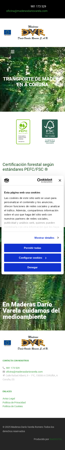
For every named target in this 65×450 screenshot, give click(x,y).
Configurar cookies (30, 257)
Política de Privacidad (14, 402)
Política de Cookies (13, 406)
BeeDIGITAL (56, 439)
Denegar (32, 267)
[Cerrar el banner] (60, 180)
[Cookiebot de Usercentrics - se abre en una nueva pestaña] (38, 180)
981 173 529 (39, 6)
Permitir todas (32, 247)
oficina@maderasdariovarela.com (24, 371)
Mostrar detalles (44, 237)
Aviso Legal (9, 398)
